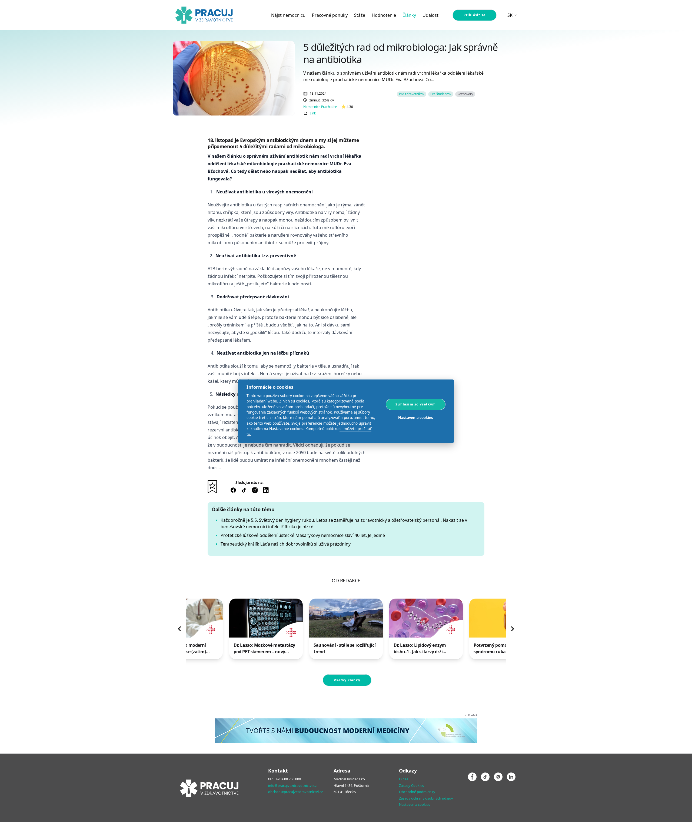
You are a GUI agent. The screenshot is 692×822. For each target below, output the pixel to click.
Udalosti (431, 15)
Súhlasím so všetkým (415, 404)
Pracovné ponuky (330, 15)
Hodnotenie (384, 15)
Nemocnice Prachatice (320, 107)
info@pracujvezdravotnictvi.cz (292, 785)
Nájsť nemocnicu (288, 15)
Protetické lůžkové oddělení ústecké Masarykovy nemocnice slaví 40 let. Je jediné (303, 535)
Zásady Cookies (411, 785)
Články (409, 15)
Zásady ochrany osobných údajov (426, 798)
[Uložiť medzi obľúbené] (212, 486)
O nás (403, 779)
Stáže (359, 15)
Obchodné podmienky (417, 791)
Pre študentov (440, 94)
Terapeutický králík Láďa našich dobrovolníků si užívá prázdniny (286, 544)
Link (313, 113)
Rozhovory (465, 94)
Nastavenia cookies (414, 804)
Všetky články (347, 680)
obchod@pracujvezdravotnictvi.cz (295, 791)
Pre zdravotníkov (411, 94)
